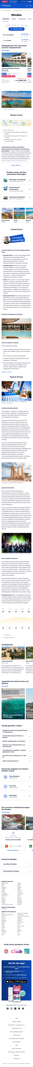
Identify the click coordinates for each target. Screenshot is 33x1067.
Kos (18, 924)
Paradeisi (19, 898)
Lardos (19, 891)
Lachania (19, 890)
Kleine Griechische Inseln (23, 916)
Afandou (19, 884)
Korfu (3, 917)
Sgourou (19, 900)
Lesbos (3, 926)
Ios (18, 933)
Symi (3, 934)
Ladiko (3, 901)
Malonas (4, 903)
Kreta (3, 913)
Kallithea (4, 888)
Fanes (18, 897)
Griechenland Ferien (18, 10)
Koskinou (19, 894)
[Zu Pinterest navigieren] (19, 1008)
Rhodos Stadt (5, 883)
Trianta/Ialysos (5, 894)
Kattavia (19, 904)
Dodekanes (4, 908)
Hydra (18, 934)
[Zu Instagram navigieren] (11, 1008)
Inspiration (22, 19)
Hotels (14, 19)
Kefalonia (4, 920)
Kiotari (19, 895)
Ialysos (19, 885)
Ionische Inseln (21, 926)
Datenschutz (16, 1035)
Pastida (3, 900)
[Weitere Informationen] (15, 80)
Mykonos (4, 921)
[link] (27, 5)
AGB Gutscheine (16, 1048)
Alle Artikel (5, 686)
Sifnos (18, 931)
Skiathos (4, 930)
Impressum (16, 1058)
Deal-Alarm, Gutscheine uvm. (16, 1025)
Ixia (2, 897)
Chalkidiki (4, 916)
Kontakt (23, 1)
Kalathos (4, 898)
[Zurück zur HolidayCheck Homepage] (6, 6)
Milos (3, 929)
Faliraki (19, 883)
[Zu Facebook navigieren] (7, 1008)
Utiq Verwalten (16, 1042)
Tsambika (19, 903)
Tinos (18, 927)
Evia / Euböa (20, 921)
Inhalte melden (16, 1021)
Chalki (3, 891)
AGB (16, 1045)
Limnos (3, 933)
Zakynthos (19, 919)
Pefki (3, 885)
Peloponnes (20, 914)
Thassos (19, 923)
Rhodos (19, 917)
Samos (3, 927)
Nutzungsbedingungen (16, 1031)
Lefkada (19, 920)
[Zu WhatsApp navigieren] (23, 1008)
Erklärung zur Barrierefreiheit (16, 1052)
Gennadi (19, 887)
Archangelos (20, 893)
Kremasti (4, 893)
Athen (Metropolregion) (7, 914)
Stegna (19, 888)
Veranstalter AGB (16, 1028)
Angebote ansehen (7, 372)
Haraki (3, 890)
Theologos (4, 895)
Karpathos (4, 931)
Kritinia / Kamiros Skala (7, 904)
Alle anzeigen (6, 50)
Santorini (4, 919)
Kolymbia (4, 887)
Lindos (3, 884)
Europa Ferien (8, 10)
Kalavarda (19, 901)
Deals (4, 1)
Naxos (3, 923)
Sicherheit (16, 1055)
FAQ (16, 1018)
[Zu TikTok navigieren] (15, 1008)
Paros (3, 924)
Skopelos (19, 930)
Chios (18, 929)
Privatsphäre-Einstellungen (16, 1038)
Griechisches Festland (22, 913)
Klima (30, 19)
